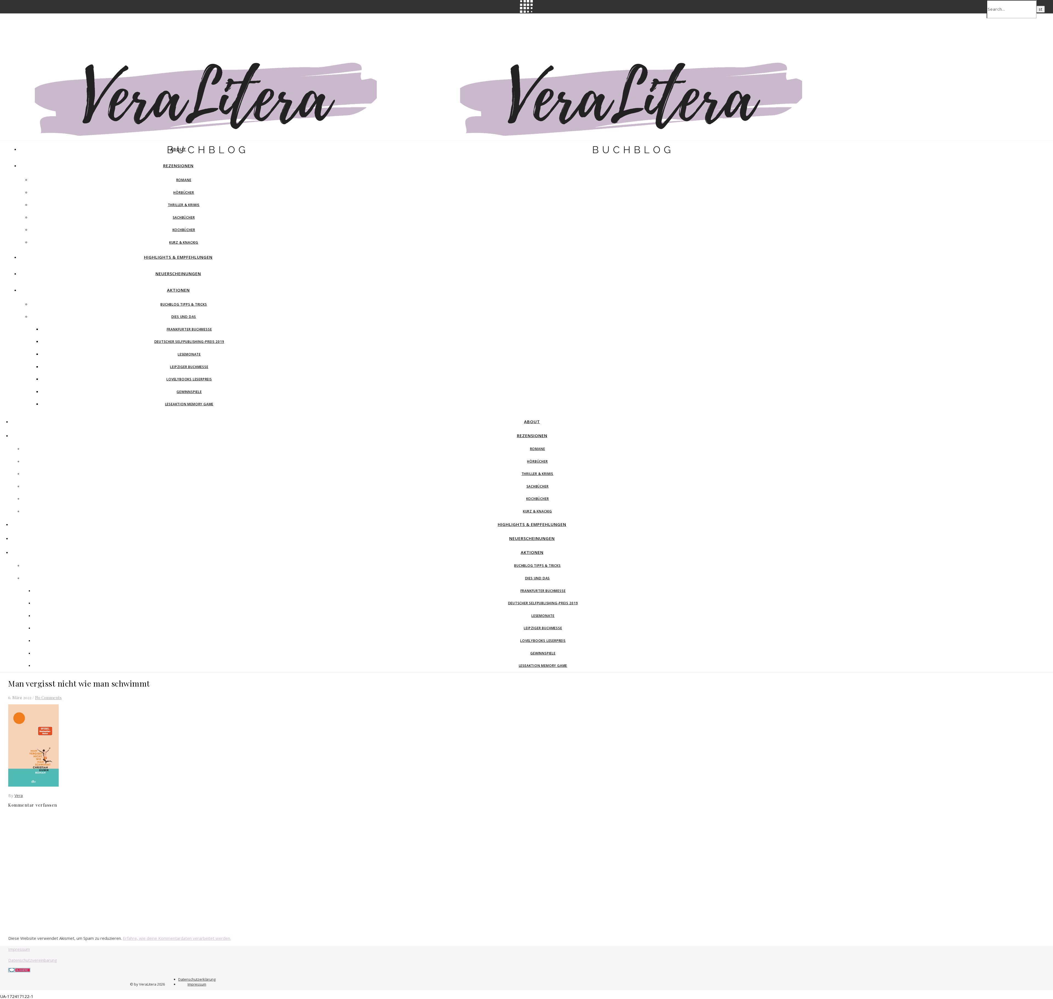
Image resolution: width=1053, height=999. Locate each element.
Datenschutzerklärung (197, 979)
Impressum (19, 949)
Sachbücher (184, 217)
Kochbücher (183, 229)
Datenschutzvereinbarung (32, 960)
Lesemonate (189, 354)
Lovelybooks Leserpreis (189, 379)
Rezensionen (178, 165)
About (178, 149)
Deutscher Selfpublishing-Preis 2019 (189, 341)
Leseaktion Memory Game (189, 404)
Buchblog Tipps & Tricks (183, 304)
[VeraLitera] (212, 156)
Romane (183, 180)
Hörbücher (183, 192)
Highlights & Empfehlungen (178, 257)
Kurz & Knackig (183, 242)
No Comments (48, 697)
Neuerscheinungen (178, 273)
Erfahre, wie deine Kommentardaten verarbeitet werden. (177, 938)
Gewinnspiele (189, 391)
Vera (19, 795)
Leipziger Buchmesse (189, 367)
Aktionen (178, 290)
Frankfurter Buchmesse (189, 329)
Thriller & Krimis (184, 205)
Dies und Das (183, 316)
